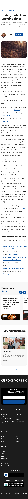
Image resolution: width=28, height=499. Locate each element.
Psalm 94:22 (22, 208)
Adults (2, 453)
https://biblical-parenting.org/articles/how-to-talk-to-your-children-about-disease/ (14, 257)
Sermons (18, 431)
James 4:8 (12, 232)
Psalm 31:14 (6, 115)
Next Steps (3, 434)
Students (3, 451)
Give (2, 436)
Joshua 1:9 (17, 110)
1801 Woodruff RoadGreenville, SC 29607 (6, 417)
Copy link (19, 34)
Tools (17, 436)
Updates (18, 419)
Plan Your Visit (4, 431)
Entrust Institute (4, 463)
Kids (2, 449)
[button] (21, 292)
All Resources (19, 441)
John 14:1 (6, 121)
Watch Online (4, 438)
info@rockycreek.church (7, 414)
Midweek (18, 416)
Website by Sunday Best (21, 493)
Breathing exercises (9, 274)
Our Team (18, 414)
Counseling (4, 458)
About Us (18, 412)
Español (3, 456)
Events (2, 441)
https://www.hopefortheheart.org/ (13, 268)
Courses (18, 434)
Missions (3, 461)
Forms (17, 424)
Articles (18, 438)
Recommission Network (6, 465)
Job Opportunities (20, 421)
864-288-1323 (4, 412)
